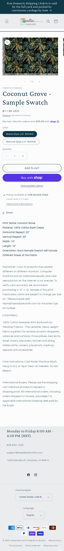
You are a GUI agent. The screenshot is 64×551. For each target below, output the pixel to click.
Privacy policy (15, 546)
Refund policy (55, 540)
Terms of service (32, 546)
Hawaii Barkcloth (18, 540)
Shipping (6, 115)
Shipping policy (51, 546)
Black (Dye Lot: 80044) (19, 134)
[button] (7, 21)
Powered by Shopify (36, 540)
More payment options (32, 186)
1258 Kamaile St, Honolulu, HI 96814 (28, 460)
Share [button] (9, 213)
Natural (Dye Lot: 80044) (21, 142)
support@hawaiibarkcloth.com (24, 453)
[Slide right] (39, 81)
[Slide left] (24, 81)
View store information (19, 204)
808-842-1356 (15, 445)
